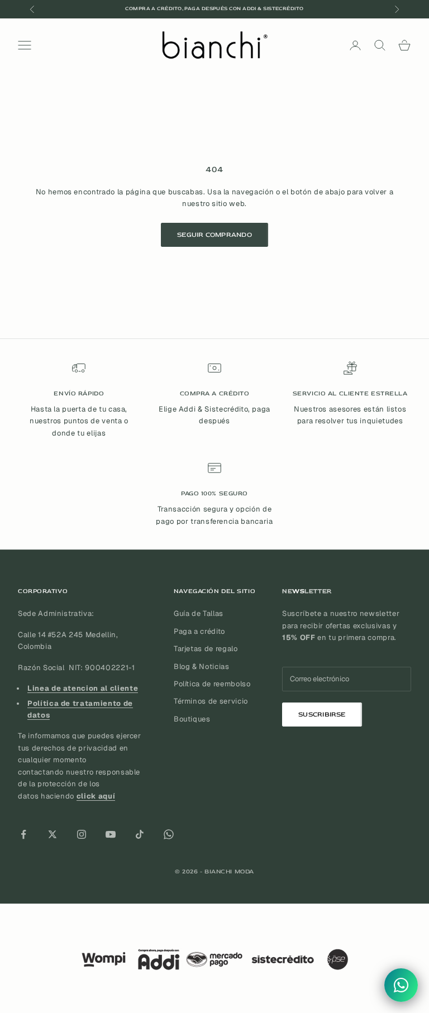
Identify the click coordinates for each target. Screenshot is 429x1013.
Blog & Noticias (202, 666)
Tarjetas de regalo (206, 648)
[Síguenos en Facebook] (23, 834)
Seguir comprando (214, 235)
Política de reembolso (212, 684)
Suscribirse (322, 714)
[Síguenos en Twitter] (52, 834)
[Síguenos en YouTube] (110, 834)
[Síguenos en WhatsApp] (168, 834)
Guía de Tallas (198, 613)
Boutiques (192, 719)
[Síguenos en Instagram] (81, 834)
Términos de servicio (211, 701)
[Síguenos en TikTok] (139, 834)
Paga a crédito (199, 631)
